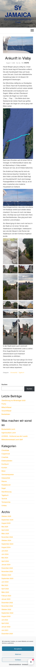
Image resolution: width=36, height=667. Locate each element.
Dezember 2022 (7, 602)
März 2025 (5, 533)
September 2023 (7, 578)
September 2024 (7, 544)
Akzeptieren (18, 649)
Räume (4, 481)
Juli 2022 (5, 620)
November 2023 (7, 571)
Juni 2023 (5, 582)
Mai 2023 (5, 585)
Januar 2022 (6, 626)
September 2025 (7, 520)
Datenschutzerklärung (15, 664)
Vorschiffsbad (6, 411)
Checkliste (5, 450)
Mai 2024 (5, 557)
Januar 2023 (6, 599)
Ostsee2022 (13, 372)
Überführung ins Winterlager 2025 (14, 400)
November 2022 (7, 606)
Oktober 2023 (6, 575)
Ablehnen (18, 654)
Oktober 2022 (6, 609)
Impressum (25, 664)
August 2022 (6, 616)
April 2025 (5, 530)
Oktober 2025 (6, 516)
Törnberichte (6, 502)
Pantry (4, 404)
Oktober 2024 (6, 540)
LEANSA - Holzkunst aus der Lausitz (15, 436)
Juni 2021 (5, 630)
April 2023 (5, 588)
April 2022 (5, 623)
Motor (4, 471)
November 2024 (7, 537)
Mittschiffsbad (6, 407)
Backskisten (6, 414)
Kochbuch (5, 464)
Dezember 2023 (7, 568)
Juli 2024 (5, 551)
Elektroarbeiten (7, 460)
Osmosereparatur (8, 474)
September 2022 (7, 613)
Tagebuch (21, 372)
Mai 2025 (5, 526)
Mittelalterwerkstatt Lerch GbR (12, 439)
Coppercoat (6, 454)
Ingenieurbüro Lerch (9, 432)
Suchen (4, 384)
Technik (4, 498)
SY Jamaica (18, 11)
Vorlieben (18, 660)
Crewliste (5, 457)
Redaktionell (6, 485)
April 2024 (5, 561)
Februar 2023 (6, 595)
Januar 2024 (6, 564)
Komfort (4, 467)
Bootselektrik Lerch (8, 429)
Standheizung (6, 492)
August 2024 (6, 547)
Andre (26, 63)
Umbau (4, 505)
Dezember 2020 (7, 633)
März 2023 (5, 592)
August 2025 (6, 523)
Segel (4, 488)
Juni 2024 (5, 554)
